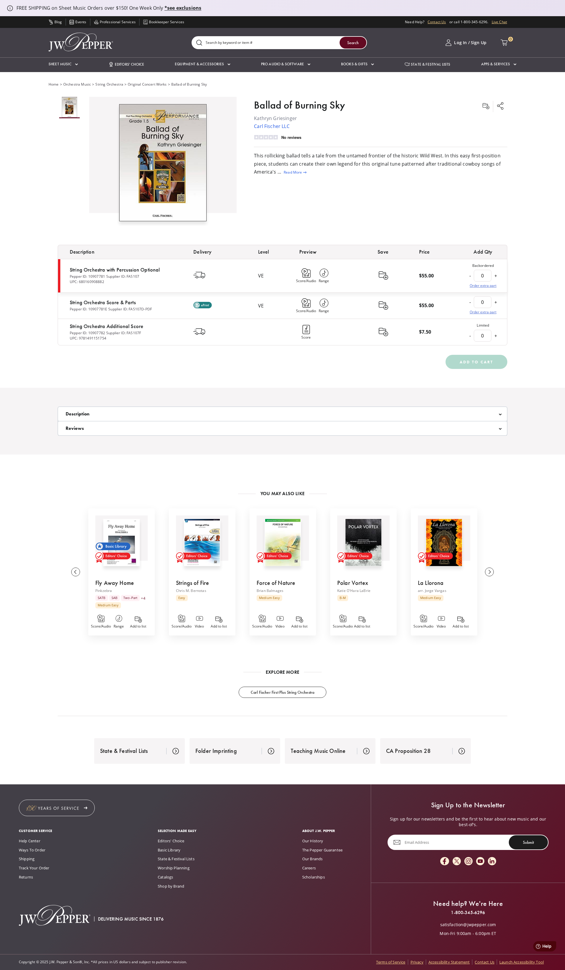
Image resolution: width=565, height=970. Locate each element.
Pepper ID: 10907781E (88, 309)
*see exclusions (182, 8)
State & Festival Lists (176, 858)
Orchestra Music (77, 84)
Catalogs (165, 877)
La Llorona (431, 583)
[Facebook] (444, 861)
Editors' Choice (171, 840)
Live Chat (499, 21)
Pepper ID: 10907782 (87, 332)
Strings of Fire (192, 583)
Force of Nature (276, 583)
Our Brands (312, 858)
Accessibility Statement (449, 962)
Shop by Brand (171, 886)
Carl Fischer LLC (272, 126)
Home (54, 84)
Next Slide (489, 572)
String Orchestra (109, 84)
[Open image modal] (162, 165)
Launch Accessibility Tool (521, 962)
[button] (63, 64)
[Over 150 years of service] (57, 808)
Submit (528, 842)
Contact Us (437, 21)
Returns (26, 877)
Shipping (26, 858)
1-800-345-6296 (468, 912)
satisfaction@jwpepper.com (468, 924)
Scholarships (313, 877)
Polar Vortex (352, 583)
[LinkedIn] (492, 861)
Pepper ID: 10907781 (87, 276)
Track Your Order (34, 868)
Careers (309, 868)
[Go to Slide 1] (69, 107)
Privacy (417, 962)
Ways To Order (32, 850)
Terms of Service (391, 962)
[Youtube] (480, 861)
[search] (199, 43)
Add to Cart (476, 362)
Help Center (29, 840)
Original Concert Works (147, 84)
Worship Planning (174, 868)
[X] (457, 861)
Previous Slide (75, 572)
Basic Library (169, 850)
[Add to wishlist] (486, 106)
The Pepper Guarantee (322, 850)
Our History (312, 840)
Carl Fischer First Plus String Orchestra (282, 692)
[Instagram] (468, 861)
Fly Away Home (114, 583)
